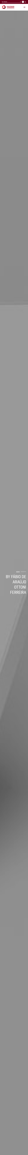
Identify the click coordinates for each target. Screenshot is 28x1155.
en (22, 1)
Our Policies (4, 1)
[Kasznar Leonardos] (8, 7)
